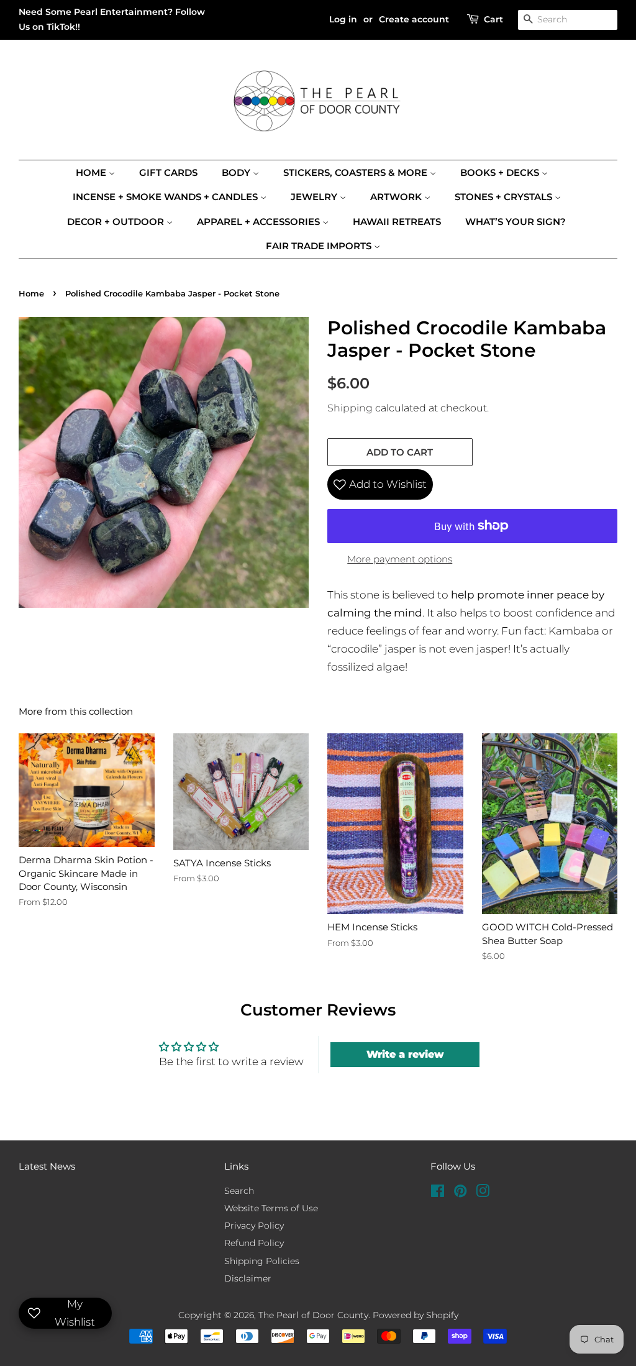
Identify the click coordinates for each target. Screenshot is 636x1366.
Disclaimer (247, 1278)
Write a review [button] (405, 1054)
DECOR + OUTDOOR (116, 221)
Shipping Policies (261, 1261)
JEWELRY (315, 197)
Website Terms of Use (271, 1208)
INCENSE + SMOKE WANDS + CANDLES (166, 197)
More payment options (399, 559)
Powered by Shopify (415, 1315)
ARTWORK (397, 197)
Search (239, 1190)
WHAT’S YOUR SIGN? (515, 221)
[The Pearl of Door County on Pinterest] (460, 1193)
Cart (493, 19)
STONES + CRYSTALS (505, 197)
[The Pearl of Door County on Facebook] (437, 1193)
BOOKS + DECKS (501, 172)
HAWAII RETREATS (397, 221)
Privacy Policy (254, 1225)
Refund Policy (254, 1243)
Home (92, 172)
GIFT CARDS (168, 172)
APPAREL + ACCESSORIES (259, 221)
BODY (237, 172)
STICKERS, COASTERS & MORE (356, 172)
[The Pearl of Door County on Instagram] (482, 1193)
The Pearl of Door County (313, 1315)
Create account (414, 19)
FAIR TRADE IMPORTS (320, 246)
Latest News (47, 1166)
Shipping (350, 408)
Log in (343, 19)
